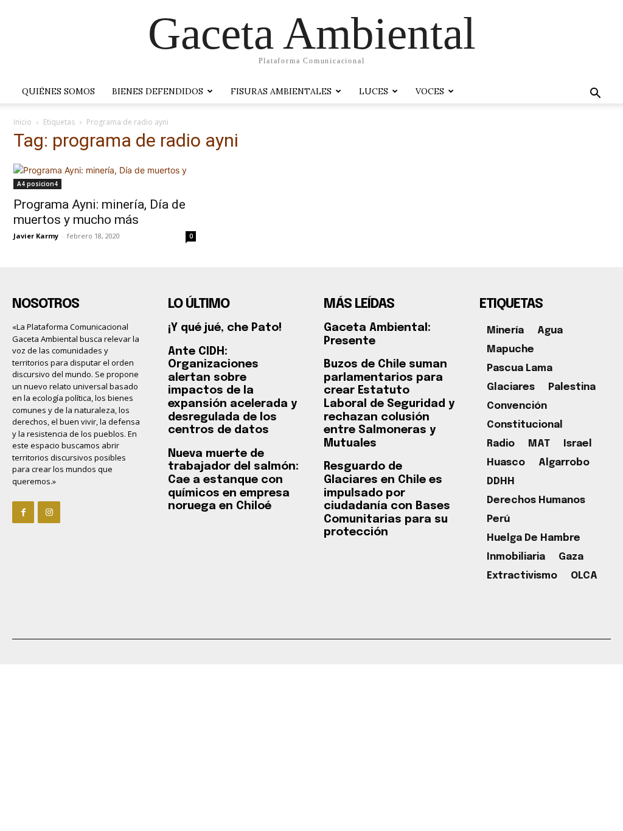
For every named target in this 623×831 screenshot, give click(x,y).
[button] (595, 94)
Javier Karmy (35, 235)
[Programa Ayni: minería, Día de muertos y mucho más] (104, 176)
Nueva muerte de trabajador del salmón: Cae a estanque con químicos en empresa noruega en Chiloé (233, 480)
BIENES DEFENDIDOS (157, 91)
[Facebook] (23, 512)
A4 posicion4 (37, 183)
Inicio (22, 122)
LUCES (373, 91)
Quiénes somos (58, 91)
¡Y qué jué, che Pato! (225, 327)
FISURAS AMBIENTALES (281, 91)
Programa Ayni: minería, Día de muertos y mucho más (99, 212)
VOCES (430, 91)
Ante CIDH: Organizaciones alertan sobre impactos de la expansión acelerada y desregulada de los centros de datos (232, 391)
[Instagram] (49, 512)
